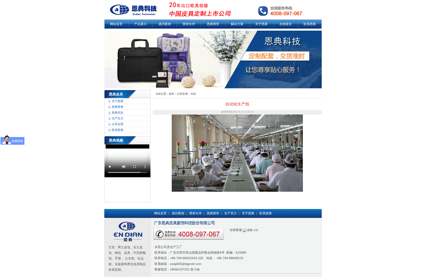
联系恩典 (310, 24)
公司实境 (117, 124)
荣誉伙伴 (189, 24)
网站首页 (116, 24)
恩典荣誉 (213, 24)
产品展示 (140, 24)
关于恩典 (261, 24)
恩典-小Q (252, 230)
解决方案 (237, 24)
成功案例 (164, 24)
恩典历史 (117, 112)
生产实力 (117, 118)
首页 (171, 93)
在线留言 (285, 24)
